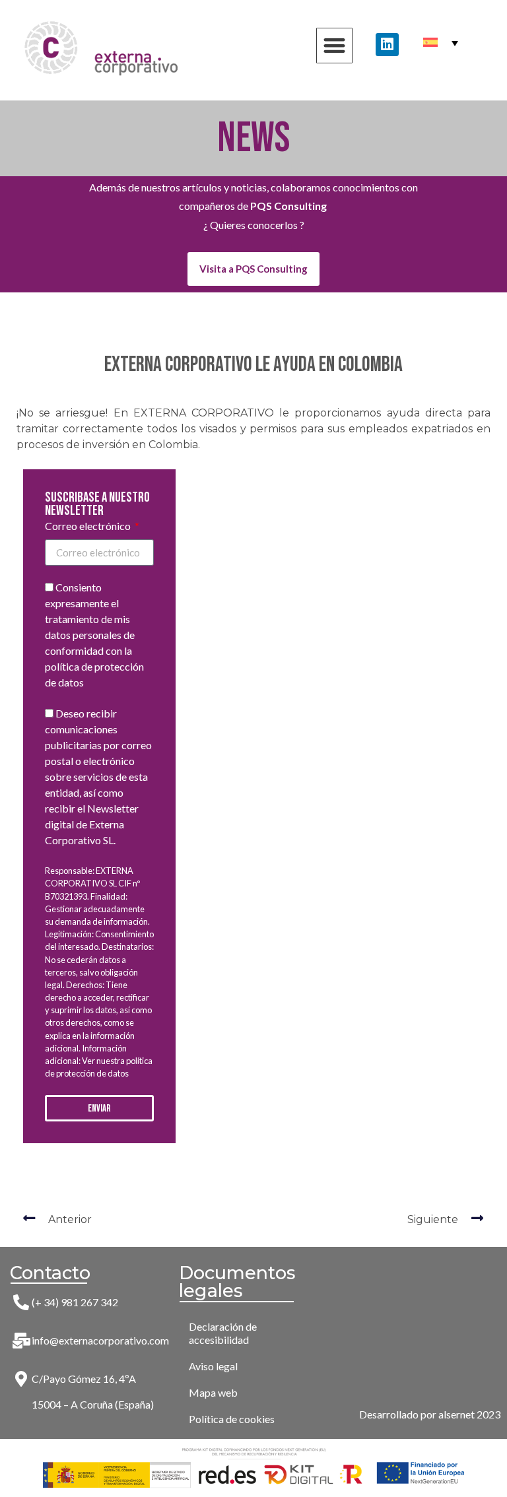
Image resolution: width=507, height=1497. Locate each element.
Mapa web (213, 1392)
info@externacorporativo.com (100, 1340)
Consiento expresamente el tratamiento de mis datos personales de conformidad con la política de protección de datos (94, 635)
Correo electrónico (89, 526)
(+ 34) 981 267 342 (75, 1302)
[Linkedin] (387, 44)
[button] (334, 46)
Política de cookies (232, 1419)
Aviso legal (213, 1366)
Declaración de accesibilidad (223, 1333)
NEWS (253, 138)
